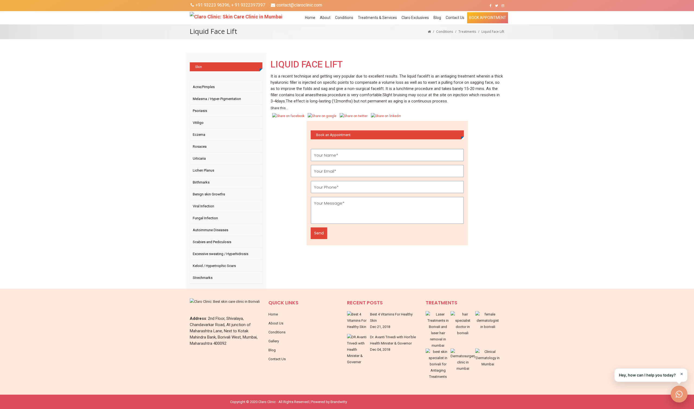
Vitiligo (198, 123)
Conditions (444, 31)
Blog (437, 17)
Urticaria (199, 158)
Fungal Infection (205, 218)
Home (310, 17)
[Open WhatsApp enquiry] (679, 394)
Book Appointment (487, 17)
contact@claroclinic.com (299, 5)
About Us (275, 323)
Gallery (273, 341)
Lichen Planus (203, 170)
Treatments (467, 31)
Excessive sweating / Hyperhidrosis (220, 254)
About (325, 17)
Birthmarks (201, 182)
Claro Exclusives (415, 17)
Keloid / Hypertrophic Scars (214, 266)
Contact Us (455, 17)
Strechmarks (203, 278)
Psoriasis (200, 111)
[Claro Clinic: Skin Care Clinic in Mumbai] (242, 17)
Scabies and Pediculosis (212, 242)
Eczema (199, 135)
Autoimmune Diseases (210, 230)
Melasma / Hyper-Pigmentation (217, 99)
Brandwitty (338, 402)
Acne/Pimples (204, 87)
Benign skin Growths (209, 194)
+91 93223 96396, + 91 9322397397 (230, 5)
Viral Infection (203, 206)
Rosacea (200, 146)
